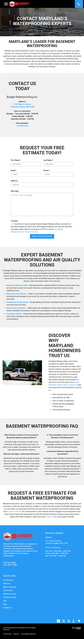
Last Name (48, 160)
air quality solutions (14, 511)
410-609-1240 (22, 126)
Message (15, 191)
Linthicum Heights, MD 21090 (22, 107)
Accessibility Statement (28, 634)
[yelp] (68, 621)
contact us (49, 517)
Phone (47, 170)
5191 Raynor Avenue (22, 104)
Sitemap (16, 634)
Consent (14, 221)
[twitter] (63, 621)
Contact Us (7, 608)
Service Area (8, 590)
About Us (6, 583)
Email (14, 170)
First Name (16, 160)
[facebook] (58, 621)
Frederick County (9, 597)
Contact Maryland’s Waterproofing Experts (42, 21)
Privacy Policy (7, 634)
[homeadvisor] (79, 621)
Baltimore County (9, 594)
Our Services (8, 580)
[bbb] (74, 621)
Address (14, 181)
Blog (5, 604)
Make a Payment (9, 587)
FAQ (4, 601)
